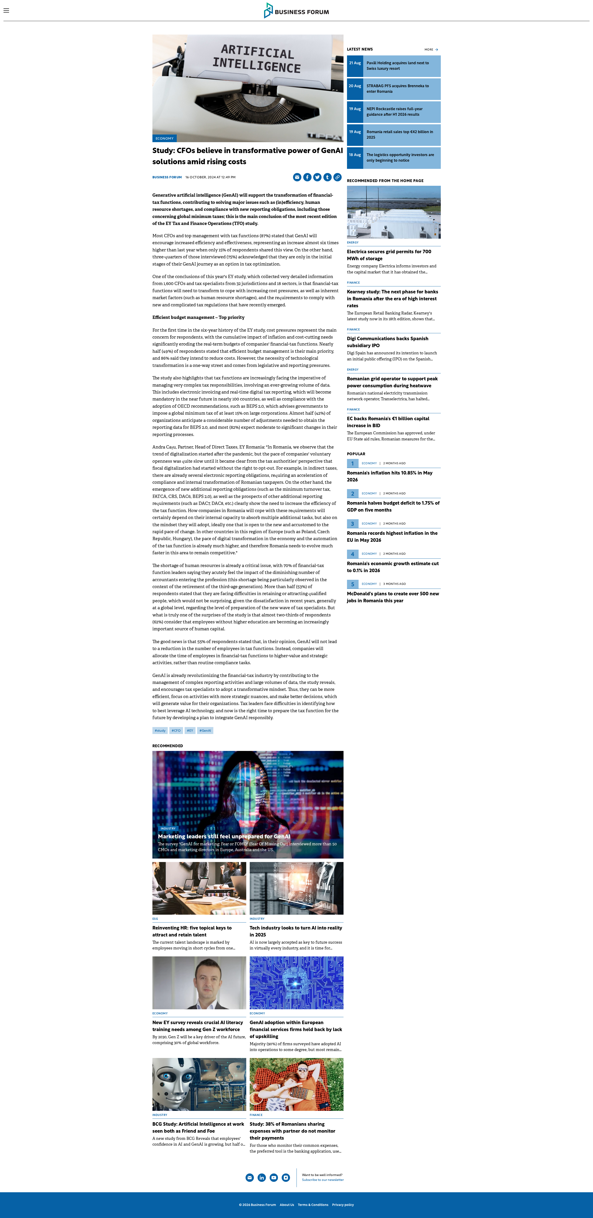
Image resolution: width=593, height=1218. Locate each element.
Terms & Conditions (313, 1205)
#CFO (176, 731)
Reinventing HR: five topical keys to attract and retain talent (192, 932)
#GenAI (205, 731)
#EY (190, 731)
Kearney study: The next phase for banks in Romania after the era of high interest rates (392, 299)
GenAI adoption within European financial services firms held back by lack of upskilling (296, 1030)
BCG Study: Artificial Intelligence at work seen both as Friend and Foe (198, 1128)
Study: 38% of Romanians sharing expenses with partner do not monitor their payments (292, 1131)
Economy (165, 139)
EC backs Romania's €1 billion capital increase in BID (388, 422)
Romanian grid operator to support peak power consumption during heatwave (392, 382)
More (429, 49)
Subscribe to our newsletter (323, 1180)
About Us (287, 1205)
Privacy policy (343, 1205)
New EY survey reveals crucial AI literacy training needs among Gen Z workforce (197, 1026)
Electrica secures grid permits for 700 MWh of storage (389, 255)
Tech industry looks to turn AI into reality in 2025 (296, 932)
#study (160, 731)
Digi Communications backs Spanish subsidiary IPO (388, 342)
